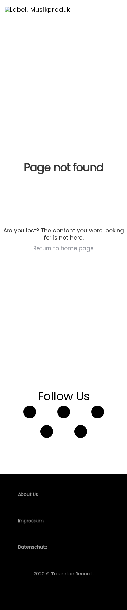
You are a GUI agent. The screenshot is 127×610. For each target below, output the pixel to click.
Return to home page (63, 248)
